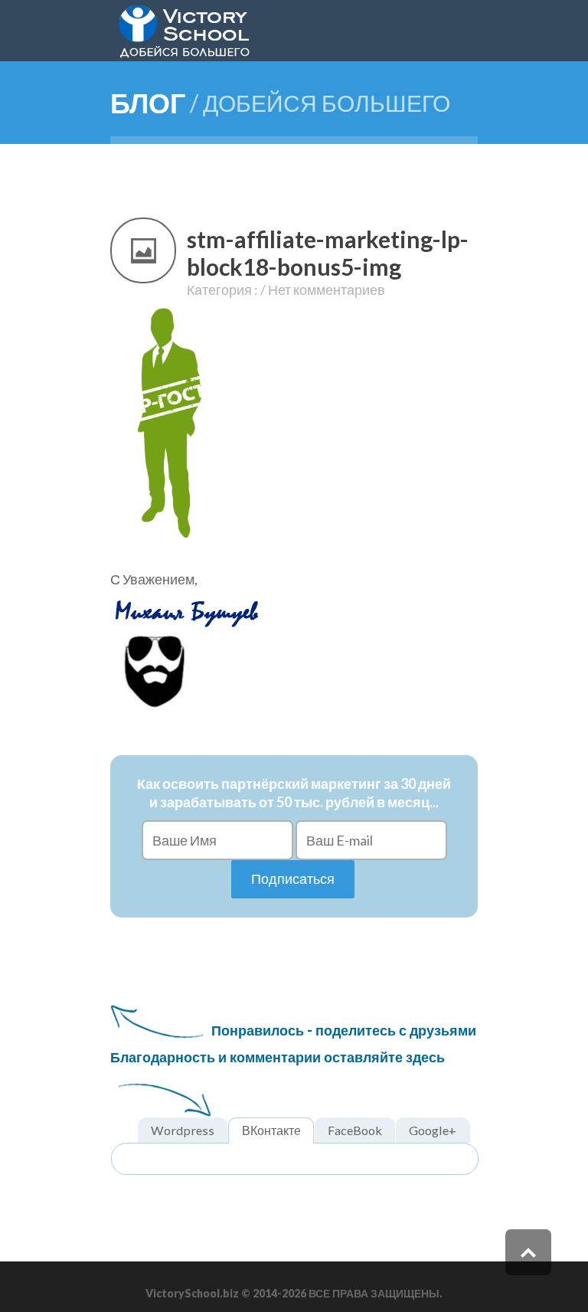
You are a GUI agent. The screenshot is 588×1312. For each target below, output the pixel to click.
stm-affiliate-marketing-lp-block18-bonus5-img (328, 252)
